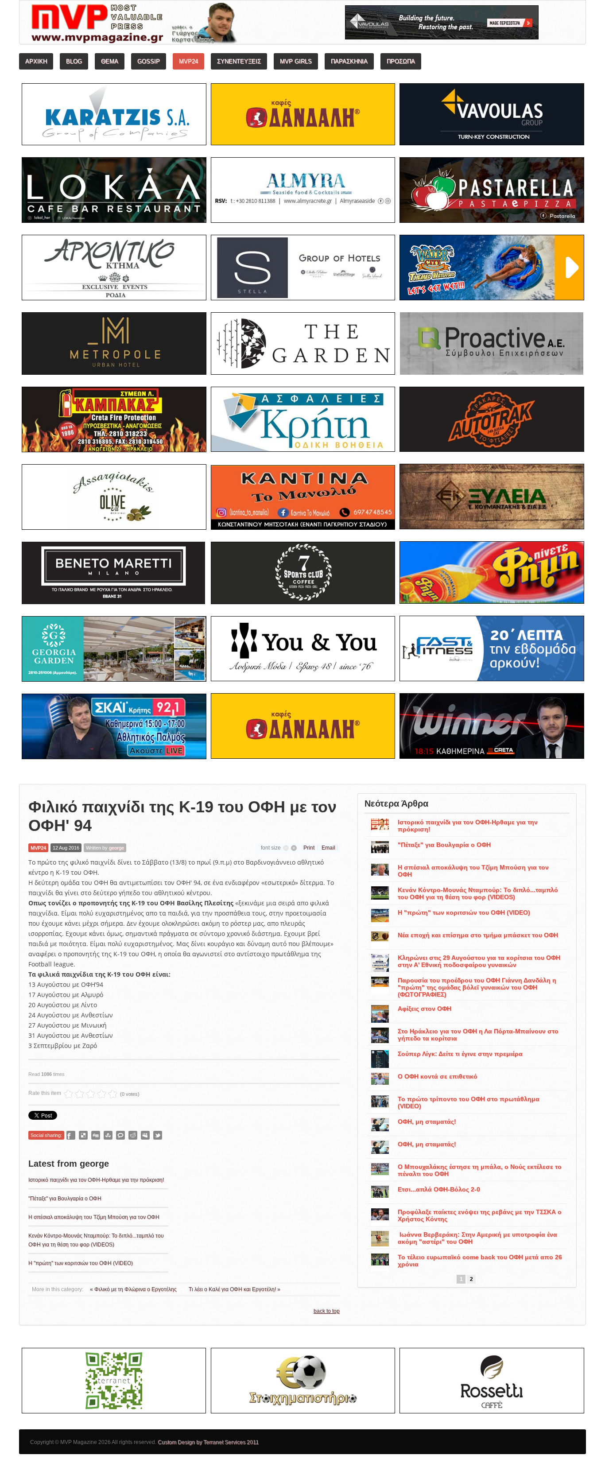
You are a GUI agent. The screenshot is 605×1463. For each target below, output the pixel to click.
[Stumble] (108, 1135)
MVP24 (38, 847)
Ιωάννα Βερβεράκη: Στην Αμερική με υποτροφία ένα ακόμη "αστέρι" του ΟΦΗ (477, 1238)
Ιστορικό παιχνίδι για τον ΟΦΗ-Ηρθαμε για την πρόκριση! (96, 1180)
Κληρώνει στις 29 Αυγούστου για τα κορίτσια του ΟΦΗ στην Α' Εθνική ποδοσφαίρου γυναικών (479, 961)
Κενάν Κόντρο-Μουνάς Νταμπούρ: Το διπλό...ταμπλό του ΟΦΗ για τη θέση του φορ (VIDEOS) (478, 893)
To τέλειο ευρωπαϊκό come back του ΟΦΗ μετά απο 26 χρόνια (480, 1260)
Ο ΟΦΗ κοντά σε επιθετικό (437, 1076)
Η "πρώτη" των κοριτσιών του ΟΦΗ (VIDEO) (80, 1263)
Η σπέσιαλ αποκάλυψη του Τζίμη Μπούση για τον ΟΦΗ (93, 1217)
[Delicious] (83, 1135)
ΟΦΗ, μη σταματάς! (427, 1121)
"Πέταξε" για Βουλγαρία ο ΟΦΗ (64, 1198)
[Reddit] (132, 1135)
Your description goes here (167, 25)
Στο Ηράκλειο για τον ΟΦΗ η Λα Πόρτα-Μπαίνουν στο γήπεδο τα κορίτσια (478, 1035)
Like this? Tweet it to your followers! (157, 1135)
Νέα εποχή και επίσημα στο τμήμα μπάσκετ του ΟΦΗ (478, 935)
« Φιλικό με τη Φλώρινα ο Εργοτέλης (134, 1289)
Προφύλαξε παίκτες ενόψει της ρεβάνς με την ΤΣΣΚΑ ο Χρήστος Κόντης (480, 1215)
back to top (327, 1311)
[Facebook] (70, 1135)
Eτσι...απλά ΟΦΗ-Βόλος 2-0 (439, 1189)
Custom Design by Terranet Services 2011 (208, 1442)
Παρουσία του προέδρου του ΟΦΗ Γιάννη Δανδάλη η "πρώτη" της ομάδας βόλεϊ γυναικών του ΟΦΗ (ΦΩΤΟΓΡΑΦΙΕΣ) (477, 987)
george (116, 847)
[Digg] (95, 1135)
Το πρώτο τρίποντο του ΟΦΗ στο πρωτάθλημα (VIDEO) (468, 1102)
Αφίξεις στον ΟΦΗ (424, 1008)
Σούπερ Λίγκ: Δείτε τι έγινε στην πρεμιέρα (460, 1053)
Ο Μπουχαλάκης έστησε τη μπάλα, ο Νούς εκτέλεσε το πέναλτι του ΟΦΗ (480, 1170)
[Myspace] (145, 1135)
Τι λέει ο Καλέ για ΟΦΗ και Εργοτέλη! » (234, 1289)
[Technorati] (120, 1135)
